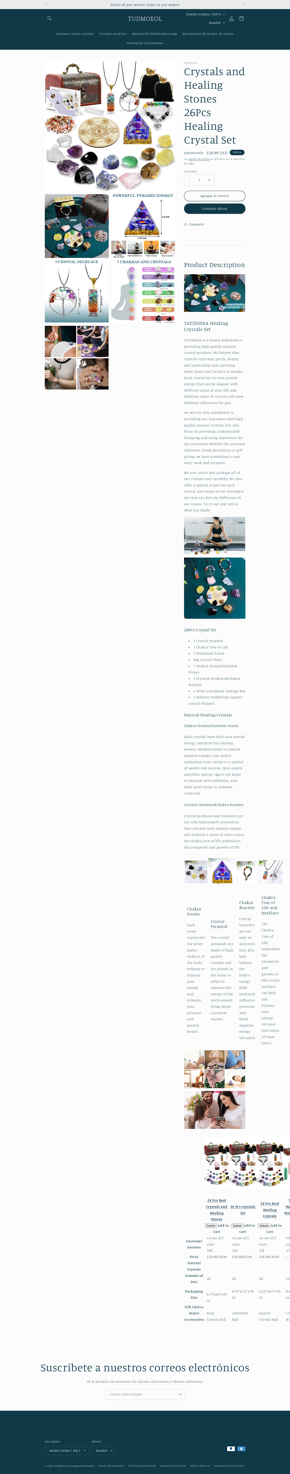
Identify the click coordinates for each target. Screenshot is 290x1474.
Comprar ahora (214, 208)
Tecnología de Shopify (81, 1465)
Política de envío (200, 1465)
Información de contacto (229, 1465)
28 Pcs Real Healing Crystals (269, 1209)
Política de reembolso (111, 1465)
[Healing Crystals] (216, 1164)
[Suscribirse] (180, 1394)
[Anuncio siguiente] (244, 4)
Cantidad (190, 171)
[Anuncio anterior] (46, 4)
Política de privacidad (141, 1465)
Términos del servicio (173, 1465)
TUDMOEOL (60, 1465)
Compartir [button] (197, 224)
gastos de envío (199, 159)
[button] (50, 18)
